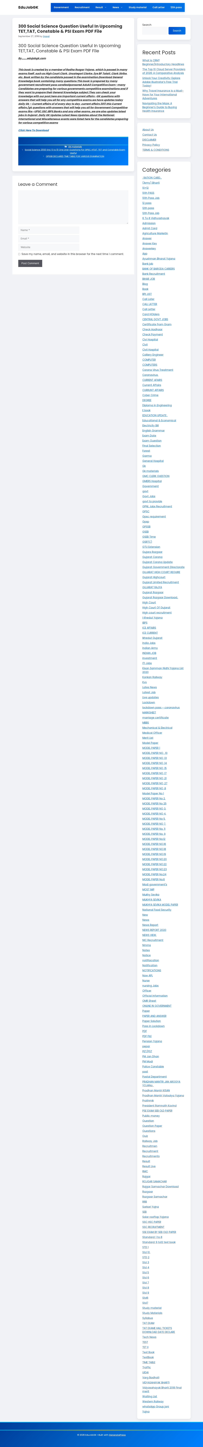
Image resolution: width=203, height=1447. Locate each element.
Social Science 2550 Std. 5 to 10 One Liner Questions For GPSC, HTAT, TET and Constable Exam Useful (75, 151)
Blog (145, 284)
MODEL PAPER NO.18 (154, 849)
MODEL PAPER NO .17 (154, 773)
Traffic (146, 1367)
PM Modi (147, 1061)
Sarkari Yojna (150, 1207)
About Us (148, 129)
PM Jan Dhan (150, 1056)
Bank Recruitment (153, 274)
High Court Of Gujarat (156, 607)
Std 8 (145, 1287)
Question (148, 1121)
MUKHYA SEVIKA (151, 899)
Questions (148, 1131)
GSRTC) (147, 542)
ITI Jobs (147, 663)
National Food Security (156, 910)
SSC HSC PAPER (151, 1222)
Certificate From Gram (156, 324)
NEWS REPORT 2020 (154, 930)
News (116, 7)
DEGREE (146, 400)
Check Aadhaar (152, 329)
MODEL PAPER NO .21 (154, 778)
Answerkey (149, 248)
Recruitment (82, 7)
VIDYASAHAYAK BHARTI (156, 1382)
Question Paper (152, 1126)
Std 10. (146, 1252)
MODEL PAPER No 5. (153, 819)
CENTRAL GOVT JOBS (155, 319)
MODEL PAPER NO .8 (154, 788)
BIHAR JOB (148, 279)
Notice (146, 955)
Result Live (149, 1166)
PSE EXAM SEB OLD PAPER (157, 1111)
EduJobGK (28, 7)
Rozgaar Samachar (154, 1196)
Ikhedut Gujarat (152, 638)
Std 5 (145, 1272)
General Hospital (153, 461)
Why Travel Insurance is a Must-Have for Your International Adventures (163, 94)
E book (146, 410)
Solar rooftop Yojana (155, 1217)
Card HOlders (150, 314)
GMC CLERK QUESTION (155, 476)
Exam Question (152, 440)
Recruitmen (149, 1146)
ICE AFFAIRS (149, 628)
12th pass (176, 7)
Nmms (146, 945)
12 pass (146, 203)
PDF (144, 1031)
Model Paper (150, 743)
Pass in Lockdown (153, 1026)
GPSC (145, 511)
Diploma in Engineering (157, 405)
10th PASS (148, 193)
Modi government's (154, 884)
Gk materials (75, 146)
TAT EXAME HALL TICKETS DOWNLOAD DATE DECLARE (158, 1330)
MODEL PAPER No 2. (153, 798)
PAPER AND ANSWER (154, 1016)
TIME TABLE (148, 1362)
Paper (146, 1011)
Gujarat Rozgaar (152, 592)
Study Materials (152, 1313)
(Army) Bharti (151, 183)
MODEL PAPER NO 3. (154, 808)
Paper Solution (151, 1021)
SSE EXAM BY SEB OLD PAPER (159, 1232)
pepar (146, 1046)
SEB (144, 1212)
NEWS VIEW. (149, 935)
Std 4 (145, 1267)
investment (149, 658)
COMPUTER (149, 360)
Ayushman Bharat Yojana (158, 258)
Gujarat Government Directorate (163, 567)
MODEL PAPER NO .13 (154, 758)
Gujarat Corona (152, 557)
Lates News (149, 687)
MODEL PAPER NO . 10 (154, 753)
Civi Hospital (150, 339)
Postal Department (154, 1076)
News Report (150, 925)
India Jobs (148, 643)
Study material (138, 7)
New (145, 915)
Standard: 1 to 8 (152, 1237)
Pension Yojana (152, 1041)
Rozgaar (147, 1191)
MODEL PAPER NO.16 (154, 844)
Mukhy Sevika (150, 894)
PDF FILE (147, 1036)
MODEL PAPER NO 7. (154, 824)
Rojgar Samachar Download (160, 1186)
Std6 (145, 1298)
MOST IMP (148, 889)
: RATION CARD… (152, 178)
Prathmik (148, 1100)
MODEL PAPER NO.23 (154, 869)
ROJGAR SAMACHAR (154, 1181)
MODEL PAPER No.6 (153, 879)
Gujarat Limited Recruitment (160, 582)
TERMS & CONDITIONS (155, 150)
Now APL (147, 975)
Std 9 (145, 1293)
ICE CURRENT (150, 633)
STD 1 (145, 1247)
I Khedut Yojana (152, 617)
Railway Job (150, 1141)
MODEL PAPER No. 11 (153, 829)
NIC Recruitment (152, 940)
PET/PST (147, 1051)
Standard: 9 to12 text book (159, 1242)
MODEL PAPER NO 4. (154, 813)
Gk (144, 466)
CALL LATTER (149, 304)
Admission (149, 223)
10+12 (145, 188)
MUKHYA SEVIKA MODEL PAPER (160, 905)
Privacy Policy (151, 145)
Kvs (144, 682)
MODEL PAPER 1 (151, 748)
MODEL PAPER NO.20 (154, 859)
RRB (144, 1202)
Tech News (149, 1337)
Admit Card (149, 228)
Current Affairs (151, 385)
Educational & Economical (159, 420)
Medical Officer (152, 733)
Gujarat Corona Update (157, 562)
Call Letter (158, 7)
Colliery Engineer (152, 355)
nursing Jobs (150, 985)
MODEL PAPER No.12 (153, 839)
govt (145, 491)
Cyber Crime (150, 395)
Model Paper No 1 (153, 793)
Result (99, 7)
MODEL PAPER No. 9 (154, 834)
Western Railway (153, 1401)
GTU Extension (151, 547)
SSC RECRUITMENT (153, 1227)
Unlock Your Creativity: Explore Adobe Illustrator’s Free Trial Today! (161, 81)
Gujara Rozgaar (152, 552)
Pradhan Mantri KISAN (156, 1090)
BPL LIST (147, 294)
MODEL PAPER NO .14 (154, 763)
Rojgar (146, 1176)
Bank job (147, 263)
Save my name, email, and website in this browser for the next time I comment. (73, 254)
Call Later (148, 299)
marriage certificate (155, 717)
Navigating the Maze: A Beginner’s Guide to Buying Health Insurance (159, 107)
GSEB (145, 531)
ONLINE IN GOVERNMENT (156, 1006)
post (145, 1071)
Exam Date (149, 435)
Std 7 (145, 1282)
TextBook (148, 1357)
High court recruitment (157, 612)
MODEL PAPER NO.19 (154, 854)
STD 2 (145, 1257)
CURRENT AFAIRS (152, 380)
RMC (145, 1171)
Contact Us (149, 135)
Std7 (145, 1303)
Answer (147, 238)
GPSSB (146, 526)
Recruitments (151, 1156)
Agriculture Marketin (155, 233)
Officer (146, 990)
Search (146, 25)
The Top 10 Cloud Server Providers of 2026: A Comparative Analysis (163, 71)
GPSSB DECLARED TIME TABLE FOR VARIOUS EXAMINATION (75, 156)
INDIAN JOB (149, 653)
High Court (149, 602)
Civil (145, 344)
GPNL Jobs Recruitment (157, 506)
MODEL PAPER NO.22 (154, 864)
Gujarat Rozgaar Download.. (160, 597)
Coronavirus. (150, 375)
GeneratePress (117, 1434)
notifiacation (150, 960)
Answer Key (149, 243)
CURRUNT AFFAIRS (153, 390)
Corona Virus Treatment (157, 370)
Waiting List (149, 1396)
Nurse (146, 980)
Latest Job (149, 692)
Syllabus (147, 1318)
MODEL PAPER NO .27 (154, 783)
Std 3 (145, 1262)
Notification (149, 965)
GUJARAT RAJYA (152, 587)
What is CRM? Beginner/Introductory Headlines (163, 62)
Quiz (145, 1136)
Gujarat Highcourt (153, 577)
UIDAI (145, 1372)
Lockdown (148, 702)
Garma (147, 456)
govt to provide (152, 501)
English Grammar (153, 430)
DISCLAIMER (149, 140)
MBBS (145, 722)
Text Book (148, 1352)
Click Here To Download (33, 130)
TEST (145, 1342)
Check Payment (152, 334)
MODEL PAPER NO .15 (154, 768)
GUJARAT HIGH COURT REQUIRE (161, 572)
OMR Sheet (149, 1001)
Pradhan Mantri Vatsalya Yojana (163, 1095)
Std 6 (145, 1277)
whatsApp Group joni (155, 1406)
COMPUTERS (149, 365)
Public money (151, 1116)
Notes (146, 950)
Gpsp (145, 521)
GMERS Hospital (152, 481)
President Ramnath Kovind (159, 1105)
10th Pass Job (150, 198)
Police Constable (153, 1066)
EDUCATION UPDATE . (155, 415)
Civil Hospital (150, 349)
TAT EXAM (148, 1323)
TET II (145, 1347)
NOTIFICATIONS (151, 970)
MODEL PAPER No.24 (154, 874)
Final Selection (151, 446)
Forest (146, 451)
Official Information (155, 996)
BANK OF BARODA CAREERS (158, 269)
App (144, 253)
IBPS (144, 623)
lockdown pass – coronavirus (161, 707)
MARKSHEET (149, 712)
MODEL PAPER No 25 (154, 803)
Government (61, 7)
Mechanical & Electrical (157, 728)
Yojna (146, 1411)
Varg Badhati (150, 1377)
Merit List (147, 738)
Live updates (150, 697)
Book (145, 289)
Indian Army (150, 648)
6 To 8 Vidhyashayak (155, 218)
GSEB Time (149, 537)
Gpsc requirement (154, 516)
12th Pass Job (150, 213)
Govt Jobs (148, 496)
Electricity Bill (150, 425)
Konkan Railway (152, 677)
